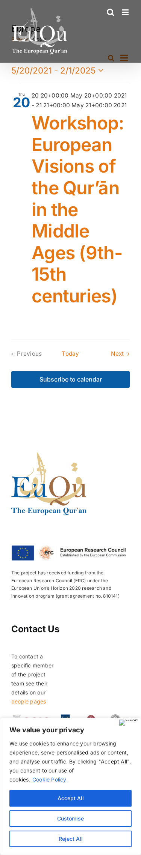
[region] (70, 786)
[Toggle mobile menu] (126, 12)
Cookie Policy (49, 779)
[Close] (128, 723)
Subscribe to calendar (70, 379)
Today (70, 353)
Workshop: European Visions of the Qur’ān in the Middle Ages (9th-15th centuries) (78, 209)
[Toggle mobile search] (110, 12)
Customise (70, 818)
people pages (28, 701)
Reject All (71, 838)
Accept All (71, 798)
